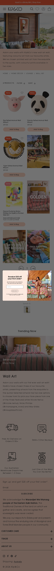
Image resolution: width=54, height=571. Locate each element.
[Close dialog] (50, 271)
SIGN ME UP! (15, 291)
